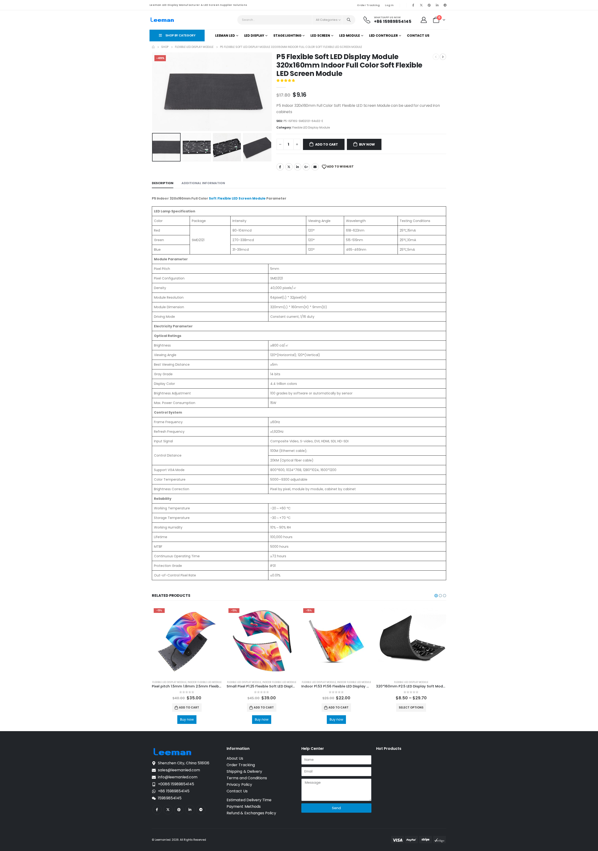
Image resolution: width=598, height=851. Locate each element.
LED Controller (383, 35)
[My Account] (423, 20)
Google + (306, 167)
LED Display (254, 35)
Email (315, 167)
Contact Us (418, 35)
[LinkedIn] (437, 5)
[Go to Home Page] (153, 47)
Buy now (367, 144)
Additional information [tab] (203, 183)
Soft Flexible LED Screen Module (237, 198)
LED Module (349, 35)
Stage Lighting (287, 35)
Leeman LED (225, 35)
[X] (421, 5)
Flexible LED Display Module (311, 127)
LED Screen (320, 35)
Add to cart (326, 144)
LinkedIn (297, 167)
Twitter (289, 167)
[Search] (348, 20)
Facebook (280, 167)
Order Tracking (368, 5)
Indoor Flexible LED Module (204, 682)
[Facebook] (413, 5)
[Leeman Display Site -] (162, 20)
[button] (153, 91)
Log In (389, 5)
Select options (411, 707)
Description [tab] (162, 183)
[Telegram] (445, 5)
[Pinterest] (429, 5)
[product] (411, 641)
